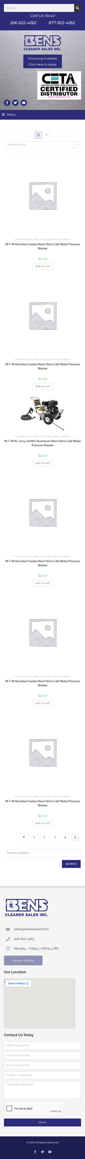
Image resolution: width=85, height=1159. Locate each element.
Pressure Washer (62, 239)
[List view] (46, 135)
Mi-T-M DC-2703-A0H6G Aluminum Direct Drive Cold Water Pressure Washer (42, 443)
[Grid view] (38, 135)
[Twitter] (15, 103)
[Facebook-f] (7, 103)
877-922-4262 (62, 22)
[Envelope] (24, 103)
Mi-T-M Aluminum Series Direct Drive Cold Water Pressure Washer (42, 246)
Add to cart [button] (42, 266)
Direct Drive (33, 239)
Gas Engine (46, 239)
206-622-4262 (23, 22)
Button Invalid (23, 960)
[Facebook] (35, 1152)
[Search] (77, 8)
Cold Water (20, 239)
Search (71, 864)
